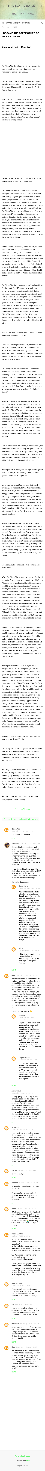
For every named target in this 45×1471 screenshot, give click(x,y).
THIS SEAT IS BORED (21, 6)
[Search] (41, 6)
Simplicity (16, 1127)
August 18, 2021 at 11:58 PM (29, 1324)
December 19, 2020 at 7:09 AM (30, 888)
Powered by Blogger (22, 1456)
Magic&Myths (24, 1057)
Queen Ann (16, 829)
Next (28, 809)
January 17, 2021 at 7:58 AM (28, 1183)
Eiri (13, 1305)
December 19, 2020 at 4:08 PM (22, 1093)
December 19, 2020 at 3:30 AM (30, 844)
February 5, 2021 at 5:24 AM (21, 1236)
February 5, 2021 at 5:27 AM (29, 1060)
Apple (14, 1208)
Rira (13, 1347)
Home (13, 14)
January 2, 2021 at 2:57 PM (27, 1170)
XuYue (14, 1170)
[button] (41, 23)
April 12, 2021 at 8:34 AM (23, 1305)
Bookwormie (17, 1283)
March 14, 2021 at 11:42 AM (21, 1286)
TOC (22, 14)
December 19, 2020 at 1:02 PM (27, 975)
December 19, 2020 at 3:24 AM (22, 831)
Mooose (15, 1183)
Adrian (21, 948)
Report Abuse (22, 1466)
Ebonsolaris (23, 886)
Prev (16, 809)
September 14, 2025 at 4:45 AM (26, 1347)
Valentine (15, 843)
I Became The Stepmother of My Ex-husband (20, 819)
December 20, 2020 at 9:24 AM (22, 1129)
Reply (14, 838)
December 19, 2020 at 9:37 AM (30, 951)
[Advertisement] (22, 151)
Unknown (22, 1015)
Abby (14, 975)
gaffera (28, 1461)
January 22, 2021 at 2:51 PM (26, 1208)
